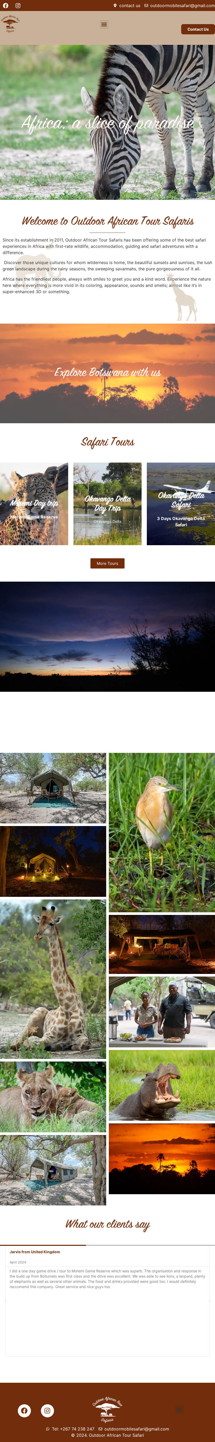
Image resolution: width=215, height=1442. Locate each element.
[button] (104, 24)
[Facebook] (5, 5)
